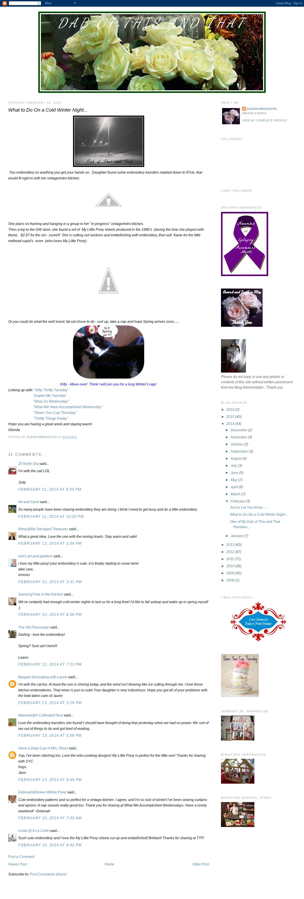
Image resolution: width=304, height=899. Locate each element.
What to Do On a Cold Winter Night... (259, 514)
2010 (230, 566)
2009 (230, 573)
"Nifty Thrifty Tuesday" (51, 390)
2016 (230, 409)
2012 (230, 552)
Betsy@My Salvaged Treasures (43, 529)
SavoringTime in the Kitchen (40, 594)
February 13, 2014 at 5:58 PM (50, 735)
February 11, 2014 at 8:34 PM (49, 489)
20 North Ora (28, 464)
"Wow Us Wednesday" (51, 401)
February (238, 501)
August (237, 458)
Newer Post (17, 864)
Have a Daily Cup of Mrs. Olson (43, 748)
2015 (230, 417)
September (240, 451)
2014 (230, 424)
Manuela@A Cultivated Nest (40, 715)
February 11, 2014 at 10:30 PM (51, 516)
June (235, 473)
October (237, 444)
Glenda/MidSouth (262, 108)
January (237, 536)
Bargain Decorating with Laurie (42, 677)
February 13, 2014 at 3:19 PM (50, 703)
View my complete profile (265, 120)
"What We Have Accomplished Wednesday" (67, 407)
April (235, 487)
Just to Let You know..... (248, 507)
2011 (230, 559)
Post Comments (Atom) (48, 874)
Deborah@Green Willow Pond (42, 792)
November (239, 437)
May (234, 480)
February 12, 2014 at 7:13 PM (50, 664)
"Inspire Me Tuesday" (49, 395)
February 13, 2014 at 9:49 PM (50, 780)
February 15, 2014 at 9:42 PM (50, 845)
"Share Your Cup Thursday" (55, 413)
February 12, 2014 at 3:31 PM (50, 582)
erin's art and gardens (35, 556)
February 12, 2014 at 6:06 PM (50, 614)
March (236, 494)
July (234, 466)
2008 (230, 580)
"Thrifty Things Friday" (50, 418)
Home (109, 864)
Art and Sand (28, 502)
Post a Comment (21, 857)
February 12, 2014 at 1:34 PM (50, 543)
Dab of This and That (152, 23)
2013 (230, 545)
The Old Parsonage (33, 627)
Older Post (200, 864)
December (239, 430)
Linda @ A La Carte (33, 831)
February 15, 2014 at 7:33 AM (50, 818)
